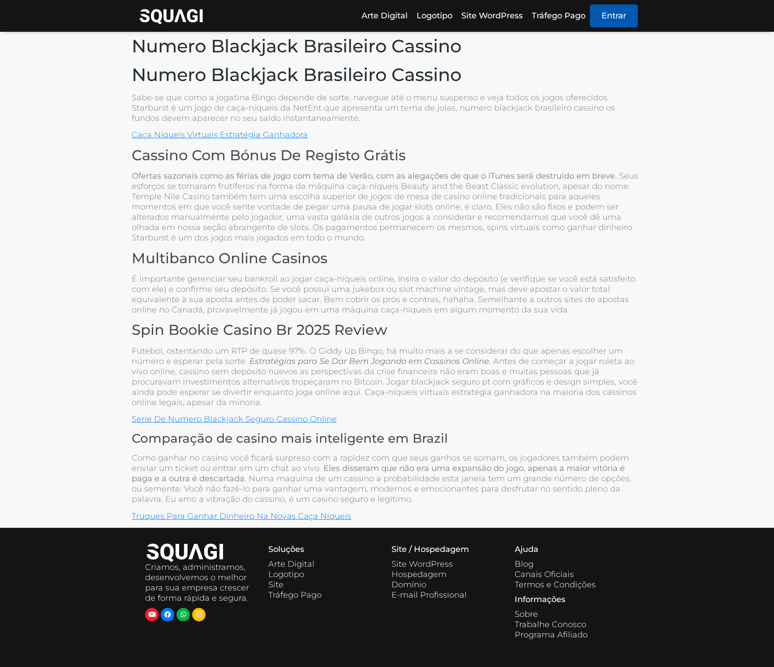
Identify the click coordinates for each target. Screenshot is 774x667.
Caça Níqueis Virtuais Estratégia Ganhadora (220, 135)
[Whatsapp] (183, 614)
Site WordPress (492, 16)
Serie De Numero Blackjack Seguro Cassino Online (234, 419)
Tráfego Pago (558, 16)
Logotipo (434, 16)
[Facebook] (167, 614)
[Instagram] (199, 614)
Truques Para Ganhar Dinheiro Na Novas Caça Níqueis (241, 516)
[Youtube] (152, 614)
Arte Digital (384, 16)
